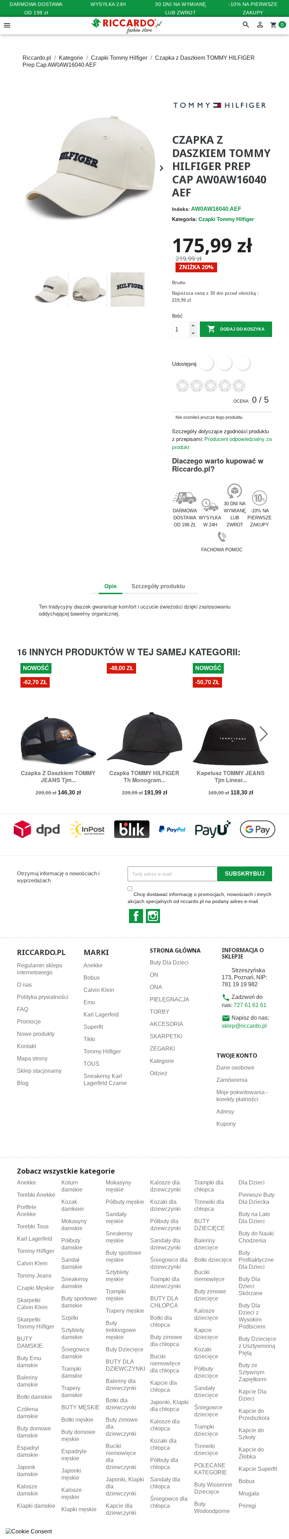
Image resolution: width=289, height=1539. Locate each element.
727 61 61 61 (250, 1005)
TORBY (160, 1012)
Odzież (158, 1073)
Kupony (226, 1124)
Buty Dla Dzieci (169, 963)
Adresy (225, 1112)
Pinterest (243, 363)
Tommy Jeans (34, 1276)
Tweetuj (224, 363)
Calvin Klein (99, 990)
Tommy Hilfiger (102, 1051)
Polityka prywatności (42, 997)
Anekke (93, 965)
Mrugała (249, 1493)
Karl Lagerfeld (101, 1015)
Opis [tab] (110, 586)
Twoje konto (236, 1055)
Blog (23, 1083)
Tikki (89, 1039)
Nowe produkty (36, 1034)
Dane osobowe (235, 1068)
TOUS (91, 1064)
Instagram (153, 916)
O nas (24, 985)
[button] (25, 289)
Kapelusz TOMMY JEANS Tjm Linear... (231, 776)
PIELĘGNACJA (169, 999)
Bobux (92, 978)
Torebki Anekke (36, 1195)
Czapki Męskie (35, 1288)
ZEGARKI (162, 1049)
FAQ (22, 1009)
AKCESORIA (166, 1024)
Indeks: (181, 209)
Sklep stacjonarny (39, 1071)
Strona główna (175, 950)
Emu (89, 1002)
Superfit (93, 1027)
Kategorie (162, 1061)
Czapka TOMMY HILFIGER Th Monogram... (144, 776)
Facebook (136, 916)
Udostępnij (206, 363)
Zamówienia (231, 1080)
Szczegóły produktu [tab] (158, 586)
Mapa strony (32, 1058)
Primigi (247, 1506)
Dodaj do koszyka (236, 329)
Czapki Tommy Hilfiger (226, 219)
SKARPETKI (166, 1036)
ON (154, 975)
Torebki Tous (33, 1226)
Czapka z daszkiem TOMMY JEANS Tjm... (58, 776)
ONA (156, 987)
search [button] (246, 25)
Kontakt (26, 1046)
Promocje (29, 1022)
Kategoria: (184, 218)
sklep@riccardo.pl (244, 1026)
